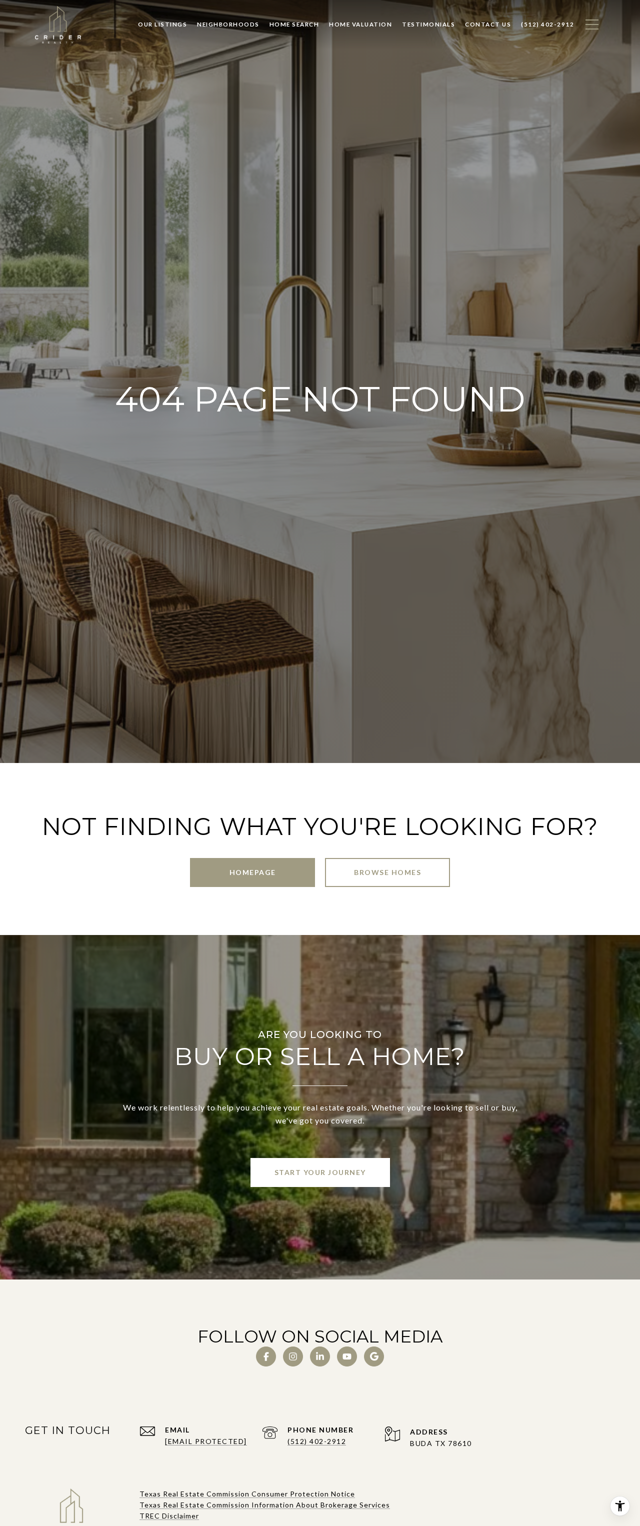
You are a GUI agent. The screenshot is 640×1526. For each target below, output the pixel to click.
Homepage (253, 872)
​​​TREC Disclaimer (169, 1516)
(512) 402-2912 (317, 1441)
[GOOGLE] (374, 1356)
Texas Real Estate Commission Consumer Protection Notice (247, 1494)
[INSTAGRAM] (293, 1356)
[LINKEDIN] (320, 1356)
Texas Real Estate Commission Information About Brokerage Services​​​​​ (265, 1504)
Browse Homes (387, 872)
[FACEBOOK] (266, 1356)
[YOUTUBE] (347, 1356)
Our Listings (162, 24)
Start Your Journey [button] (320, 1172)
